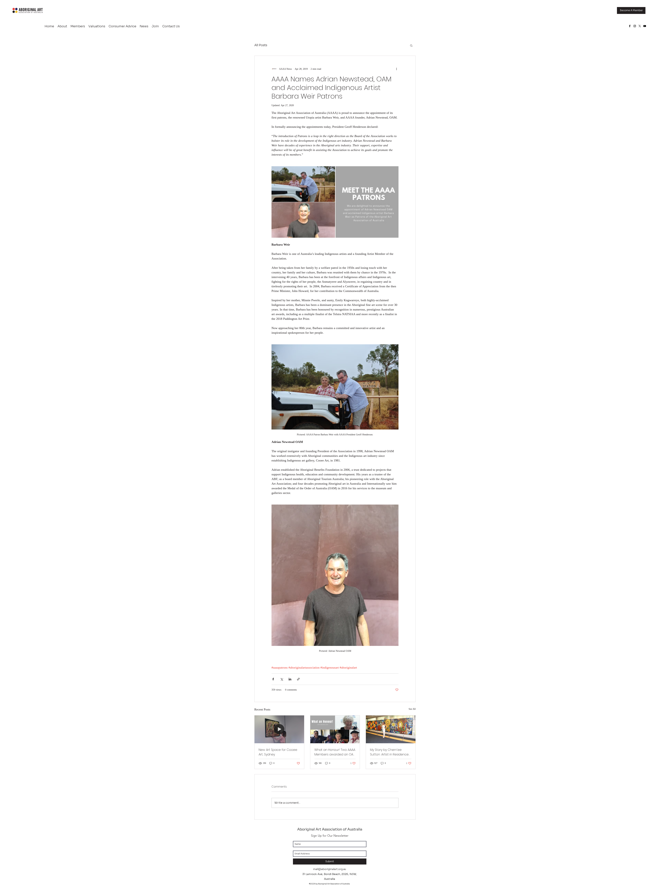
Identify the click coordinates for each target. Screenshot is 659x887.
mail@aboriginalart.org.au (329, 869)
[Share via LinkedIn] (290, 679)
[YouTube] (644, 26)
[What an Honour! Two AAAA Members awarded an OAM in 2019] (335, 729)
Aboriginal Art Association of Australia (329, 829)
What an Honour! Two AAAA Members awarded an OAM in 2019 (335, 752)
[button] (411, 45)
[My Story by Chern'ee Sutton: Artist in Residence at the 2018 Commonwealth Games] (390, 729)
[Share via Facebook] (273, 679)
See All (412, 709)
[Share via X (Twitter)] (281, 679)
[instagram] (634, 26)
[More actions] (396, 69)
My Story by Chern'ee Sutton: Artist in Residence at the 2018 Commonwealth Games (389, 752)
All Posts (260, 45)
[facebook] (629, 26)
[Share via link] (298, 679)
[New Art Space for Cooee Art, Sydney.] (279, 729)
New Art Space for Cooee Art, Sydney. (278, 752)
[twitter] (639, 26)
